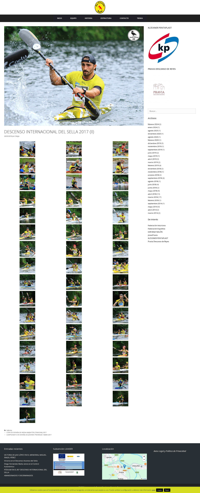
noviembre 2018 (154, 172)
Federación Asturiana (157, 225)
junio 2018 (152, 187)
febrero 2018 (153, 200)
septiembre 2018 (155, 178)
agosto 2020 (153, 137)
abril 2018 (152, 194)
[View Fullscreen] (104, 456)
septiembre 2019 (155, 149)
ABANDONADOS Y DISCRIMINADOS (18, 475)
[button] (124, 466)
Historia (88, 18)
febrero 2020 (153, 140)
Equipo (73, 18)
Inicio (59, 18)
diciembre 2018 (154, 168)
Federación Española (156, 229)
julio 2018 (152, 184)
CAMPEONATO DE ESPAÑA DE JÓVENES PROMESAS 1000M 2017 (28, 435)
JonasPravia (153, 235)
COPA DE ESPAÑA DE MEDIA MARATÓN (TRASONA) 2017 (26, 432)
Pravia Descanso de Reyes (158, 241)
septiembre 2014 (155, 203)
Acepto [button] (159, 490)
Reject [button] (167, 490)
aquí (153, 490)
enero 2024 (152, 127)
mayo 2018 (152, 191)
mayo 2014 (152, 206)
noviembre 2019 (154, 146)
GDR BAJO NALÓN (155, 232)
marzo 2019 (153, 162)
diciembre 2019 (154, 143)
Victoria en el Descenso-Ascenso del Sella (21, 461)
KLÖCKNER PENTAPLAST (158, 238)
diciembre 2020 (154, 134)
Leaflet (144, 478)
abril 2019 (152, 159)
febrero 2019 (153, 165)
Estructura (106, 18)
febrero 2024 (153, 124)
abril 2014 (152, 210)
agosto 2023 (153, 130)
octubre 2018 (153, 175)
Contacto (124, 18)
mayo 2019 (152, 156)
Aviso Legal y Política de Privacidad (170, 451)
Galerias (9, 430)
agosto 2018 (153, 181)
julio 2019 (152, 153)
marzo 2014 (153, 213)
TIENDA (140, 18)
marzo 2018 (153, 197)
